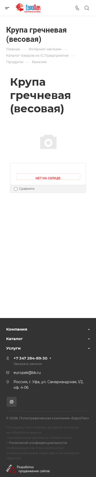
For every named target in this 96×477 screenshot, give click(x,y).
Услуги (13, 348)
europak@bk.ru (27, 372)
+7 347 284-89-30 (30, 358)
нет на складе (48, 178)
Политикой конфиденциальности (38, 443)
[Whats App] (12, 402)
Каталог (14, 338)
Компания (16, 329)
